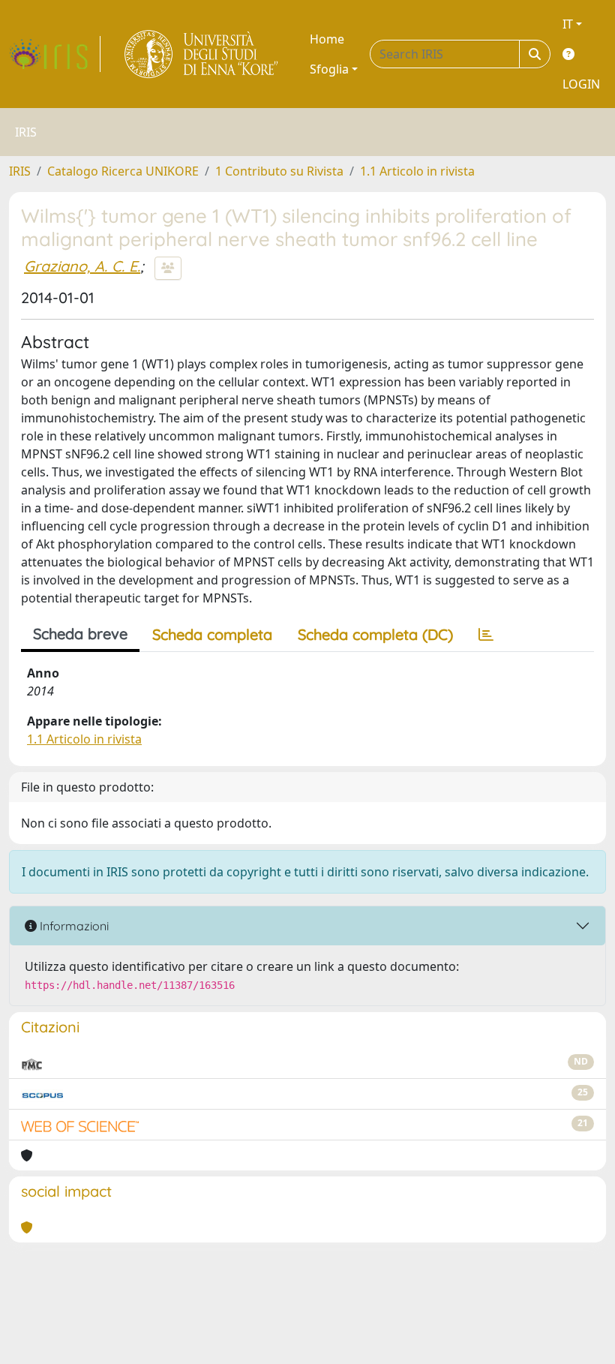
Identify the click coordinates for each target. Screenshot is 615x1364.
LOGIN (581, 84)
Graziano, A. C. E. (82, 266)
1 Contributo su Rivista (279, 171)
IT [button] (567, 24)
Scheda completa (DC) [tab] (375, 634)
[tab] (486, 634)
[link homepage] (54, 54)
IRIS (20, 171)
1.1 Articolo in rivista (417, 171)
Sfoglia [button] (329, 69)
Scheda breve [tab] (80, 633)
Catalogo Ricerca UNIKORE (123, 171)
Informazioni (73, 925)
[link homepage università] (202, 54)
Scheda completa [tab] (212, 634)
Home (327, 39)
